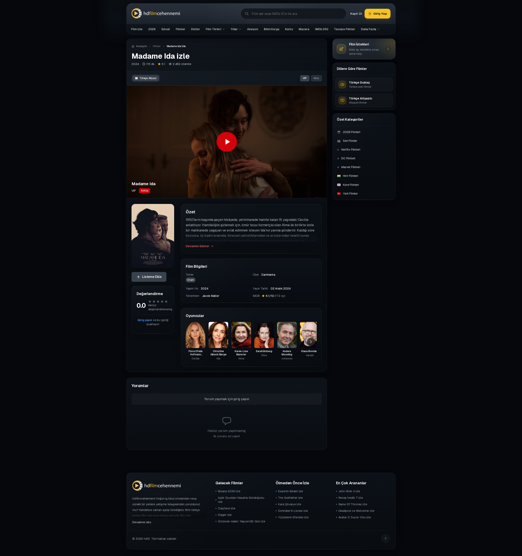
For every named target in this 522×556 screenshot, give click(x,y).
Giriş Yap (380, 13)
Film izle (137, 29)
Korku (289, 29)
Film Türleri (213, 29)
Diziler (195, 29)
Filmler (180, 29)
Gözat (165, 29)
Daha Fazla (368, 29)
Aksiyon (252, 29)
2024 (135, 64)
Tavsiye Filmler (344, 29)
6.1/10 (275, 295)
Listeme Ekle (151, 277)
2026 (152, 29)
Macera (304, 29)
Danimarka (268, 274)
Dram (190, 280)
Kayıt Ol (356, 13)
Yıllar (234, 29)
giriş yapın (241, 399)
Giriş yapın (144, 320)
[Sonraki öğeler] (311, 342)
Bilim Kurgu (271, 29)
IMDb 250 (321, 29)
